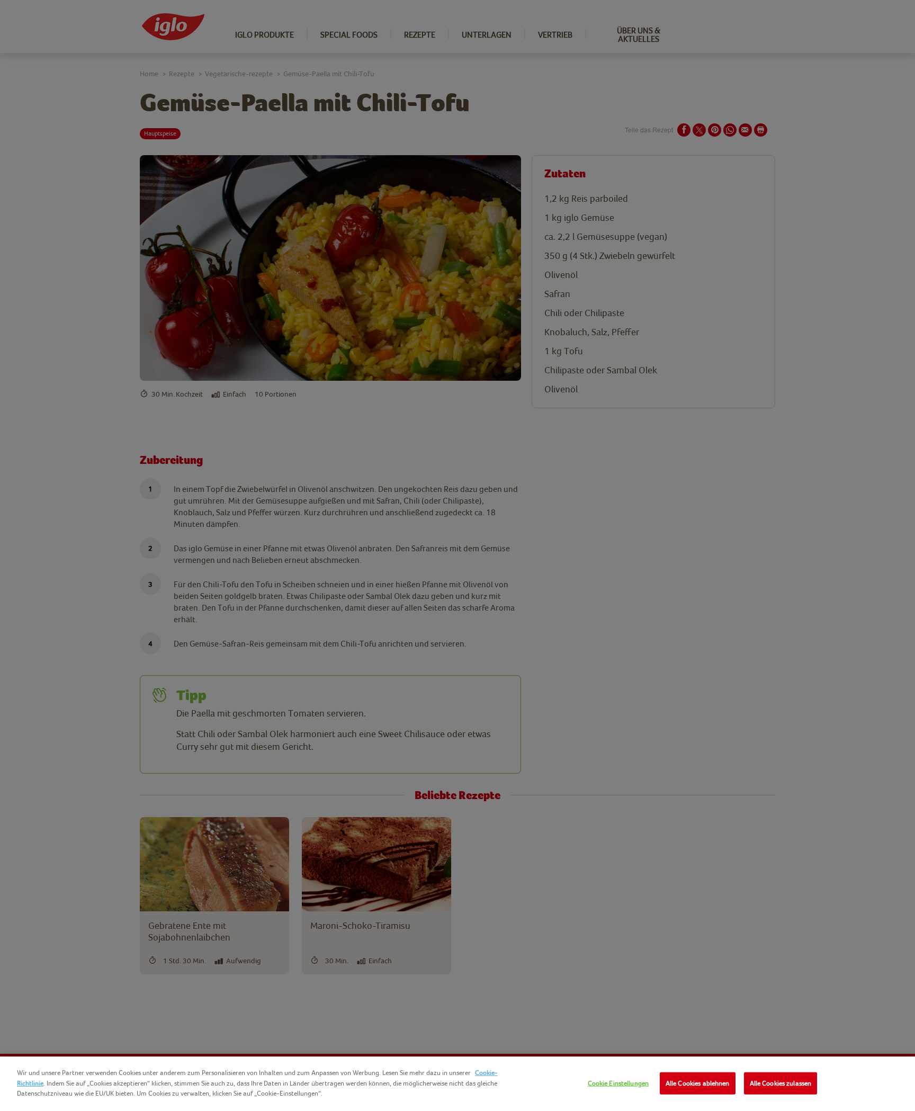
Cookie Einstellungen (618, 1083)
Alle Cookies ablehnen (698, 1083)
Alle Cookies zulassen (781, 1083)
